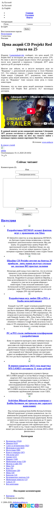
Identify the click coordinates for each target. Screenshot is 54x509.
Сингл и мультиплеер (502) (17, 446)
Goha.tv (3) (10, 482)
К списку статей (8, 145)
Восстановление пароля (11, 31)
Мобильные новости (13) (17, 479)
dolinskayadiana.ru (20, 502)
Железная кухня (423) (15, 448)
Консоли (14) (11, 475)
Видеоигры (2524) (14, 441)
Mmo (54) (10, 466)
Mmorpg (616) (12, 443)
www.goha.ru (47, 142)
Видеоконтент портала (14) (17, 477)
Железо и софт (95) (14, 464)
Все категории (12, 484)
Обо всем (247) (12, 455)
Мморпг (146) (12, 459)
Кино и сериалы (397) (15, 452)
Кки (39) (9, 468)
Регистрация (6, 34)
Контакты (10, 496)
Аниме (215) (11, 457)
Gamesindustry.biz (16, 55)
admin (3, 151)
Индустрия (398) (13, 450)
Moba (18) (10, 473)
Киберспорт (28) (13, 470)
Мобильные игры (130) (16, 461)
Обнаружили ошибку (15, 498)
